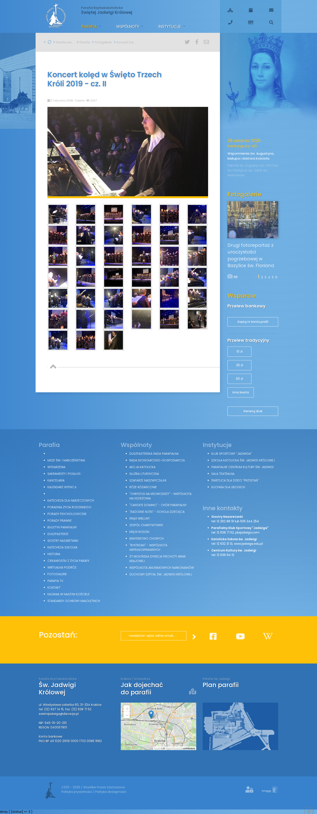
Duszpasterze (57, 534)
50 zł (239, 379)
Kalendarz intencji (61, 487)
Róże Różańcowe (143, 487)
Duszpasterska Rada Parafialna (154, 453)
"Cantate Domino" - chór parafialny (158, 505)
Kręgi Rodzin (139, 532)
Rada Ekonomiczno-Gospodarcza (157, 460)
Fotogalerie (103, 42)
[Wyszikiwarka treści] (271, 22)
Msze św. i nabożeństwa (66, 460)
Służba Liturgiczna (144, 474)
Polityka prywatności (77, 792)
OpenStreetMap (173, 748)
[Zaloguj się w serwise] (250, 789)
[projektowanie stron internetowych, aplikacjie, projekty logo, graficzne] (266, 791)
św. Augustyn (250, 165)
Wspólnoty (128, 26)
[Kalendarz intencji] (250, 10)
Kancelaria (55, 480)
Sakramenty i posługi (63, 474)
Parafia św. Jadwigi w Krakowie (65, 42)
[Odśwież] (49, 42)
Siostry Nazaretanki (62, 540)
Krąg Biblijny (139, 518)
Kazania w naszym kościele (68, 594)
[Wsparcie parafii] (250, 22)
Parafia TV (55, 581)
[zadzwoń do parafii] (230, 22)
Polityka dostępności (110, 792)
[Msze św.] (230, 10)
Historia (53, 554)
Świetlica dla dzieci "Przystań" (235, 480)
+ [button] (126, 708)
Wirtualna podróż (61, 567)
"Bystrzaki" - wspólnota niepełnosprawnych (148, 547)
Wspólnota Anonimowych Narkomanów (161, 567)
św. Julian (255, 170)
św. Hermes (269, 165)
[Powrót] (45, 42)
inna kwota (240, 392)
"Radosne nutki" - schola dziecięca (157, 512)
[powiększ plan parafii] (240, 726)
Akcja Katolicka (142, 467)
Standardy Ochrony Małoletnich (73, 601)
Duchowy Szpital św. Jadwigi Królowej (160, 574)
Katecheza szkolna (62, 547)
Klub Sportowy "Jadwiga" (231, 453)
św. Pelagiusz (238, 170)
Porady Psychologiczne (66, 514)
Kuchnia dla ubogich (228, 487)
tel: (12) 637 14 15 (51, 709)
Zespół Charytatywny (146, 525)
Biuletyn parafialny (62, 527)
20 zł (239, 365)
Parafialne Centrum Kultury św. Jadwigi (242, 467)
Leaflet (157, 748)
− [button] (126, 714)
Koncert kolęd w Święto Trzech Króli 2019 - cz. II (125, 42)
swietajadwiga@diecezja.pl (59, 714)
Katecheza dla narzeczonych (70, 500)
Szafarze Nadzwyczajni (147, 480)
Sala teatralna (222, 474)
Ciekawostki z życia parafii (68, 561)
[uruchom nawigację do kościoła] (192, 692)
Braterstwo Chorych (146, 538)
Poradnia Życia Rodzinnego (69, 507)
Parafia (90, 26)
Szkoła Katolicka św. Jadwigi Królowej (243, 460)
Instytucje (170, 26)
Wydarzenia (56, 467)
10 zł (240, 351)
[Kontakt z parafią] (271, 10)
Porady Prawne (59, 520)
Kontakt (53, 587)
